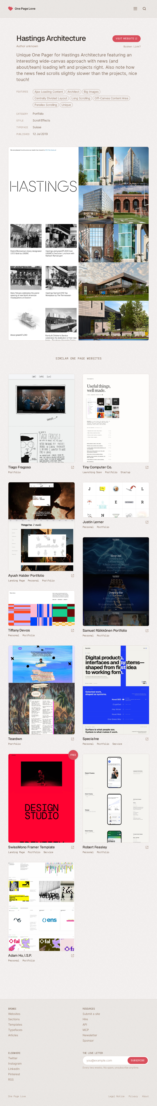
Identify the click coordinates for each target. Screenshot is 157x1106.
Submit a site (91, 1014)
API (85, 1024)
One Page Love (25, 8)
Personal (33, 580)
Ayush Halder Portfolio (26, 575)
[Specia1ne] (116, 689)
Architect (73, 91)
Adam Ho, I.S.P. (20, 955)
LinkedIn (14, 1069)
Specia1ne (91, 739)
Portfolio (38, 113)
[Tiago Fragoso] (41, 418)
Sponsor (88, 1040)
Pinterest (14, 1074)
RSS (11, 1079)
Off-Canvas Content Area (111, 98)
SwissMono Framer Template (31, 847)
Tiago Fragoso (19, 467)
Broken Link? (132, 46)
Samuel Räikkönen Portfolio (105, 630)
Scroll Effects (41, 120)
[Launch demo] (72, 847)
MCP (86, 1030)
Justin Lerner (93, 522)
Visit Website (125, 38)
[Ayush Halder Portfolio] (41, 526)
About (145, 1096)
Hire (85, 1019)
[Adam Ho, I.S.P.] (41, 906)
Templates (15, 1024)
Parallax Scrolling (46, 104)
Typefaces (15, 1030)
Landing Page (16, 580)
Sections (14, 1019)
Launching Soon (92, 472)
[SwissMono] (41, 798)
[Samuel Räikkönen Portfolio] (116, 581)
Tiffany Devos (19, 630)
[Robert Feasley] (116, 798)
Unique (66, 104)
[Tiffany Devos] (41, 608)
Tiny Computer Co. (97, 467)
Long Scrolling (81, 98)
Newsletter (90, 1035)
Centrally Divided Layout (51, 98)
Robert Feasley (95, 847)
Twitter (12, 1058)
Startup (125, 472)
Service (117, 744)
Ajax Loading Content (49, 91)
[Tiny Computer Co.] (116, 418)
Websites (14, 1014)
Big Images (91, 91)
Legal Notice (116, 1096)
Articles (13, 1035)
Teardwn (15, 739)
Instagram (15, 1063)
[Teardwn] (41, 689)
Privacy (133, 1096)
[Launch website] (72, 468)
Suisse (37, 127)
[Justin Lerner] (116, 500)
